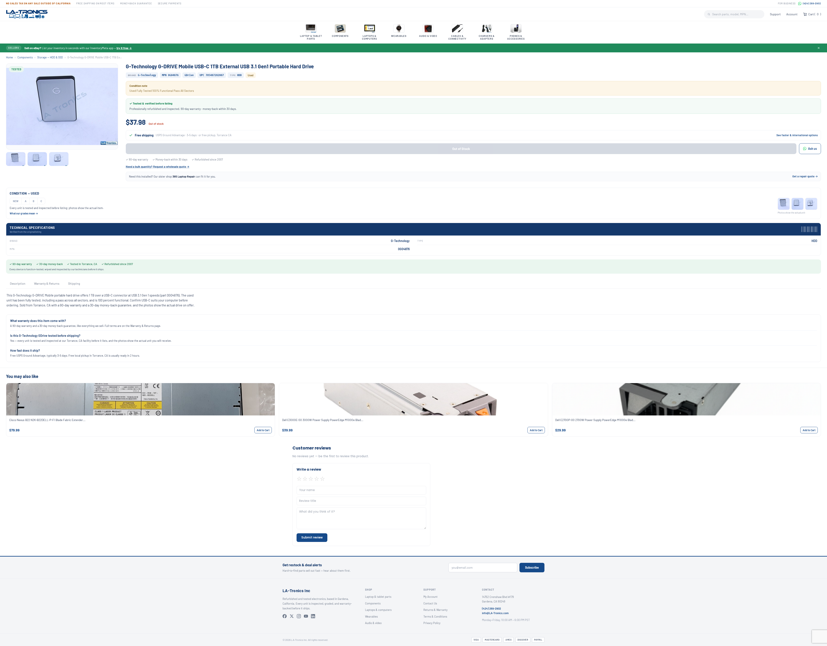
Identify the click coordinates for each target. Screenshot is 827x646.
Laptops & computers (378, 610)
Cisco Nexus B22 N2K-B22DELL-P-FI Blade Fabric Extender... (47, 420)
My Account (430, 596)
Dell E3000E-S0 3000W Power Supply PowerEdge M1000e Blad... (322, 420)
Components (25, 57)
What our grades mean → (24, 213)
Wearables (371, 616)
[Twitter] (292, 616)
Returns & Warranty (435, 610)
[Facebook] (285, 616)
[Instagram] (299, 616)
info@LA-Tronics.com (495, 613)
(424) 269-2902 (812, 3)
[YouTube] (306, 616)
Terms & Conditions (435, 616)
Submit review (312, 537)
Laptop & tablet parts (378, 596)
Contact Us (430, 603)
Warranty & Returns (46, 283)
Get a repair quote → (805, 176)
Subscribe (532, 567)
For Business (787, 3)
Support (775, 14)
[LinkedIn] (313, 616)
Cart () (814, 14)
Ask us (812, 148)
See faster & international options (797, 135)
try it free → (124, 48)
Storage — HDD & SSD (50, 57)
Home (9, 57)
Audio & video (373, 623)
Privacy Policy (431, 623)
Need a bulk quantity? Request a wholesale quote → (157, 166)
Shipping (74, 283)
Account (791, 14)
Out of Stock (461, 149)
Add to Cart (263, 430)
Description (17, 283)
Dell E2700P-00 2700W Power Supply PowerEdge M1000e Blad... (595, 420)
